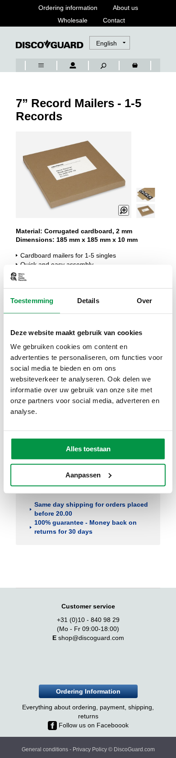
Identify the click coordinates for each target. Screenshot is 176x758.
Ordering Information (88, 691)
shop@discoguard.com (91, 637)
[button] (110, 43)
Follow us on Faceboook (93, 725)
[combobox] (29, 34)
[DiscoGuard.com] (49, 44)
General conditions (45, 749)
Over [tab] (144, 300)
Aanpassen (83, 475)
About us (125, 7)
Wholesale (73, 20)
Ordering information (67, 7)
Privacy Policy (90, 749)
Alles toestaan (88, 449)
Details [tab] (88, 300)
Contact (114, 20)
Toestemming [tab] (31, 300)
